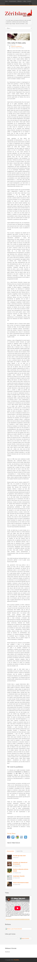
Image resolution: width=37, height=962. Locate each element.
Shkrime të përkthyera (16, 46)
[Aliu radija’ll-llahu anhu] (18, 36)
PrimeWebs (16, 959)
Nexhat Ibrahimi (12, 1)
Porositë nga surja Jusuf (19, 855)
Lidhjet (24, 1)
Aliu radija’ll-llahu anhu (16, 43)
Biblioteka (20, 1)
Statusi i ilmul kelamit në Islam (21, 882)
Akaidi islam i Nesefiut (19, 876)
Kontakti (29, 1)
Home (6, 1)
